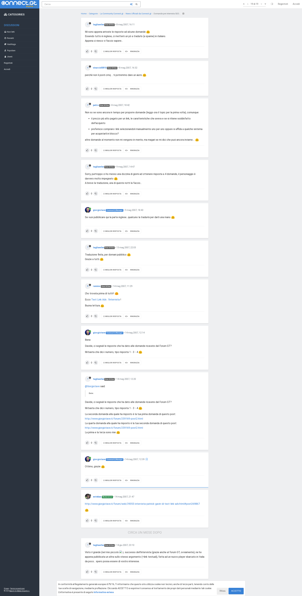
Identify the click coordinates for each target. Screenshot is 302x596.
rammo (96, 286)
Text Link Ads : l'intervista (105, 299)
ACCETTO (236, 591)
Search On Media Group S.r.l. (19, 591)
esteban (97, 496)
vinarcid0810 (99, 67)
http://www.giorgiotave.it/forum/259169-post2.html (114, 418)
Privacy (6, 588)
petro (96, 105)
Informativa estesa (104, 592)
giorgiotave (99, 210)
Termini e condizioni (17, 588)
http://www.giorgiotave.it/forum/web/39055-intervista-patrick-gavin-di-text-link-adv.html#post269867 (142, 503)
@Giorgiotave (92, 386)
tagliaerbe (98, 24)
